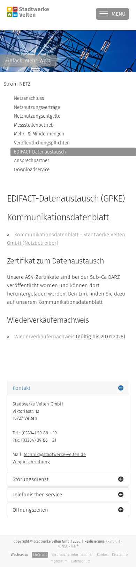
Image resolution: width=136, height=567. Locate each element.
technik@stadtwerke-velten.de (55, 454)
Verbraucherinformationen (72, 555)
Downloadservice (32, 170)
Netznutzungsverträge (37, 107)
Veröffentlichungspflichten (42, 143)
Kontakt (102, 555)
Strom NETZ (17, 84)
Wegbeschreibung (31, 461)
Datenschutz (80, 561)
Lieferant (40, 555)
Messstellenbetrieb (34, 125)
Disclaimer (120, 555)
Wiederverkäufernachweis (44, 336)
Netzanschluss (29, 98)
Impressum (59, 561)
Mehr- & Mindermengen (39, 134)
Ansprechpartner (31, 161)
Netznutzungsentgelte (37, 116)
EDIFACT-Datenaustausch (40, 152)
